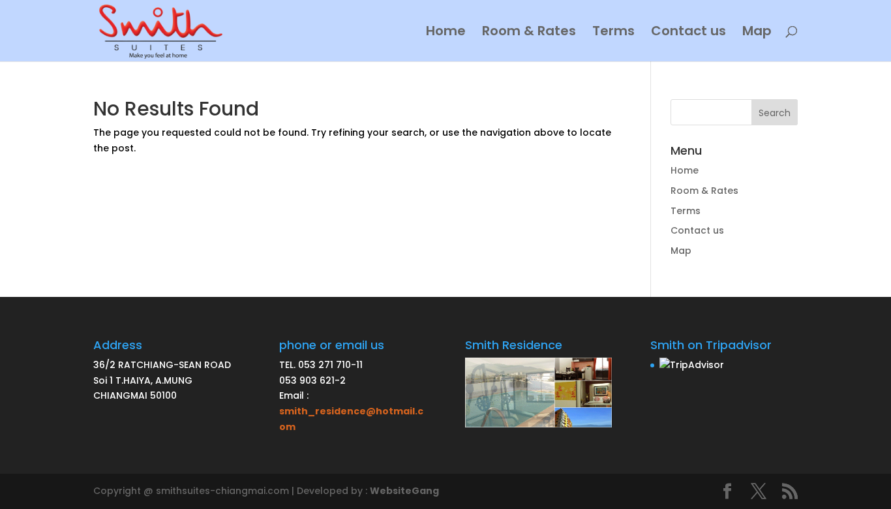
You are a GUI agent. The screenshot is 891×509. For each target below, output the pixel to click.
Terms (613, 33)
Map (757, 33)
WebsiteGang (404, 490)
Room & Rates (529, 33)
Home (446, 33)
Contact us (688, 33)
